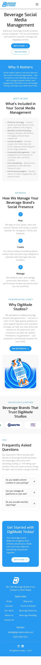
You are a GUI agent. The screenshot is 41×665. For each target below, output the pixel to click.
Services (9, 606)
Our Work (9, 610)
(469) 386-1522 (20, 637)
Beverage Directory (28, 610)
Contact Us (9, 620)
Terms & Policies (28, 606)
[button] (36, 4)
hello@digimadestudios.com (20, 632)
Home (9, 601)
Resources (28, 601)
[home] (9, 4)
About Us (9, 615)
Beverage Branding (28, 615)
